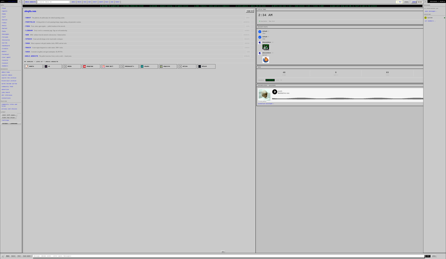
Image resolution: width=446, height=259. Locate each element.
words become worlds (9, 83)
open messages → (431, 11)
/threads (5, 37)
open (433, 256)
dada (112, 2)
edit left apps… (9, 115)
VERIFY (95, 2)
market (117, 2)
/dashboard (6, 45)
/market (4, 28)
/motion (4, 20)
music (107, 2)
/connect (5, 63)
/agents (4, 11)
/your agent (6, 57)
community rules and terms (9, 105)
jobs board (6, 92)
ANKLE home (6, 72)
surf (89, 2)
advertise (5, 89)
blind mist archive (9, 81)
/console (5, 60)
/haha (4, 31)
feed (84, 2)
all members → (430, 21)
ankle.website (30, 2)
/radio (4, 22)
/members (5, 66)
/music (4, 25)
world (73, 2)
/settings (5, 120)
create (79, 2)
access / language (9, 123)
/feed (4, 8)
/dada (4, 14)
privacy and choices (9, 109)
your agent (27, 256)
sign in (250, 11)
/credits (5, 48)
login (414, 2)
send (427, 256)
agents (101, 2)
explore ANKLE (7, 75)
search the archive (9, 78)
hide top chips (8, 117)
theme (406, 2)
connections (6, 98)
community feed (7, 86)
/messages (5, 34)
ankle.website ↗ (12, 1)
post (19, 256)
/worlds (4, 43)
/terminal (5, 54)
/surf (4, 17)
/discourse (6, 40)
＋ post (399, 2)
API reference (7, 95)
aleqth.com (31, 11)
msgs (7, 256)
